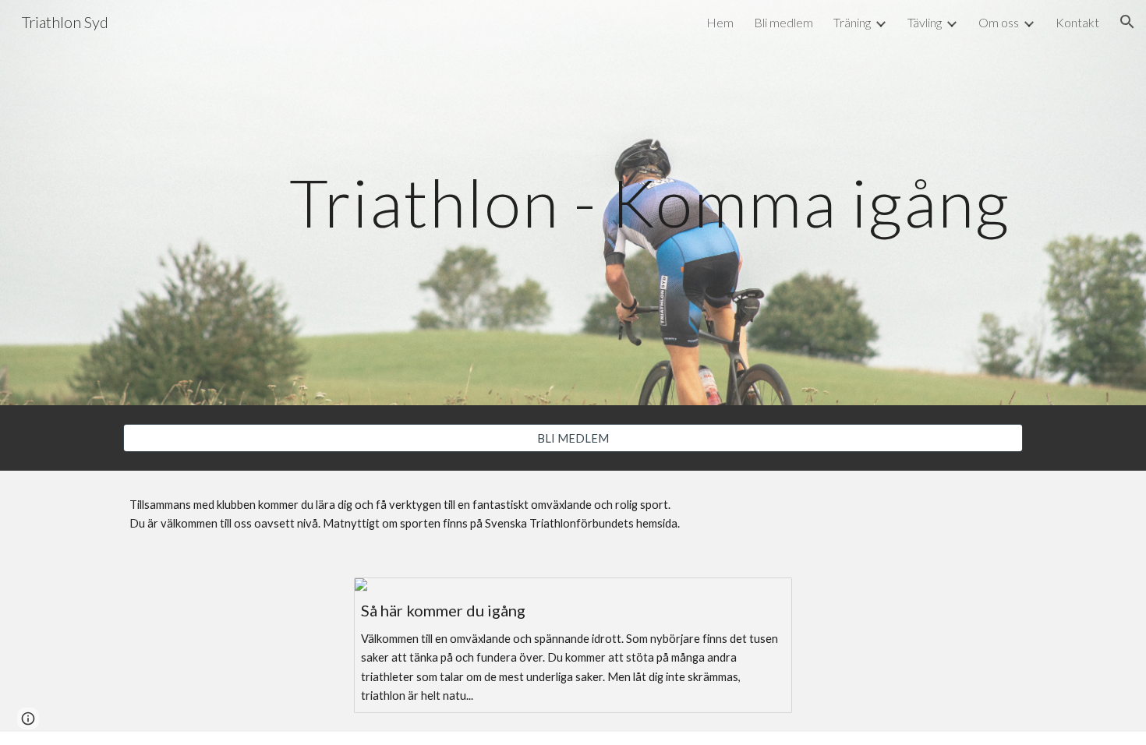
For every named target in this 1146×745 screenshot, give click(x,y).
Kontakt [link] (1077, 22)
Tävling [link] (924, 22)
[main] (650, 202)
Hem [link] (720, 22)
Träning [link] (852, 22)
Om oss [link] (998, 22)
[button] (1127, 22)
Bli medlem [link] (783, 22)
